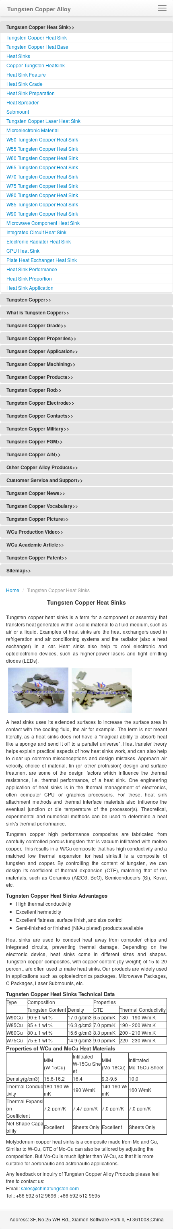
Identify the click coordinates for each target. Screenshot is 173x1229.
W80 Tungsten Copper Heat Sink (42, 194)
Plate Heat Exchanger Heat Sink (41, 259)
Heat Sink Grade (24, 83)
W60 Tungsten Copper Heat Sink (42, 157)
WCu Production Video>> (34, 531)
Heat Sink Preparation (30, 92)
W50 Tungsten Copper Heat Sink (42, 139)
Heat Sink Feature (26, 74)
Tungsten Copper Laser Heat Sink (43, 120)
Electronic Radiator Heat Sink (38, 241)
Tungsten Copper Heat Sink (36, 37)
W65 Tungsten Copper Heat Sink (42, 167)
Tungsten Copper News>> (35, 493)
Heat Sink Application (30, 287)
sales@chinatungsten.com (49, 1188)
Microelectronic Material (32, 130)
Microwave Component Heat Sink (43, 222)
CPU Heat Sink (22, 250)
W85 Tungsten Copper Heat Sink (42, 204)
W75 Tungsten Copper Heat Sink (42, 185)
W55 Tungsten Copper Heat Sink (42, 148)
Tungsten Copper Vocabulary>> (42, 505)
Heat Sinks (18, 55)
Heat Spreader (22, 102)
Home (12, 589)
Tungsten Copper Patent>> (36, 557)
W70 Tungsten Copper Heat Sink (42, 176)
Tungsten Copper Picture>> (37, 518)
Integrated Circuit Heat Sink (36, 232)
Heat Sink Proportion (29, 278)
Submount (17, 111)
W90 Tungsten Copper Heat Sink (42, 213)
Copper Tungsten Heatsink (35, 65)
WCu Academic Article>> (35, 544)
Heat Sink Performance (31, 269)
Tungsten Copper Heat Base (37, 46)
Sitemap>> (18, 570)
